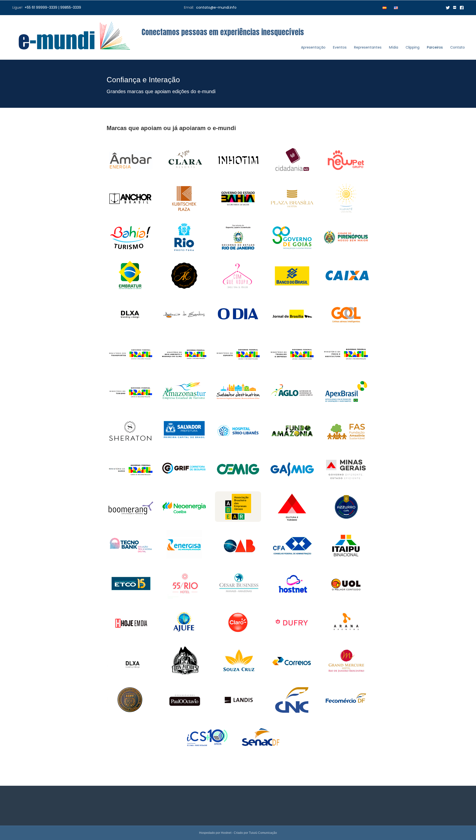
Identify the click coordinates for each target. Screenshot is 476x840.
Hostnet (226, 833)
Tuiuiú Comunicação (263, 833)
